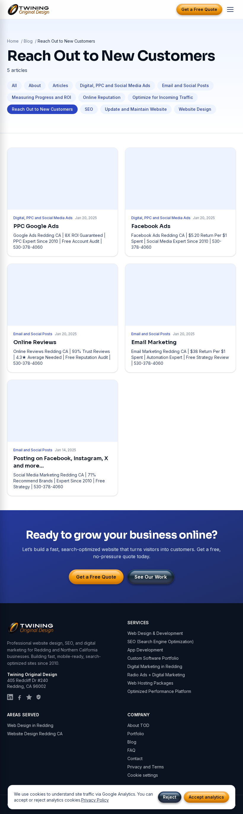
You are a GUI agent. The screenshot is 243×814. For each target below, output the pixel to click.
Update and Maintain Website (136, 109)
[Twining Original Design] (28, 10)
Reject (169, 796)
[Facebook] (20, 697)
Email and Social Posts (185, 85)
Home (13, 41)
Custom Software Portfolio (153, 658)
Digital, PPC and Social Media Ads (115, 85)
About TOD (138, 725)
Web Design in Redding (30, 725)
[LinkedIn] (10, 697)
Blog (28, 41)
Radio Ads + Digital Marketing (156, 674)
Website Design (195, 109)
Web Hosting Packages (150, 682)
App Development (145, 649)
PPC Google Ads (36, 226)
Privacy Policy (95, 799)
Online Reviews (34, 342)
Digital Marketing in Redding (154, 666)
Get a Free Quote (199, 9)
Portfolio (135, 733)
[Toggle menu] (230, 9)
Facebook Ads (150, 226)
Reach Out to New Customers (42, 109)
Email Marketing (154, 342)
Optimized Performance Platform (159, 691)
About (35, 85)
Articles (60, 85)
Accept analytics (206, 796)
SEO (89, 109)
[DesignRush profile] (38, 697)
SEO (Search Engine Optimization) (160, 641)
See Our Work (151, 577)
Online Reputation (102, 97)
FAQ (131, 750)
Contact (135, 758)
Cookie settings (142, 775)
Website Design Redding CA (35, 733)
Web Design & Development (155, 633)
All (14, 85)
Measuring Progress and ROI (41, 97)
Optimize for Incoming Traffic (162, 97)
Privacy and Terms (145, 766)
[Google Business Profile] (29, 697)
